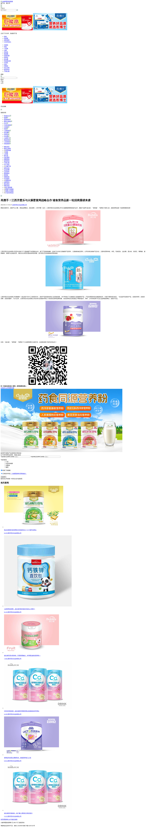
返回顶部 (14, 819)
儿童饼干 (6, 138)
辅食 (6, 152)
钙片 (5, 123)
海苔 (5, 128)
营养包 (6, 57)
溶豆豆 (6, 52)
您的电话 (37, 456)
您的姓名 (7, 456)
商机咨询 (6, 185)
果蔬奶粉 (6, 119)
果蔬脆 (6, 53)
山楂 (5, 50)
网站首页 (6, 146)
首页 (2, 819)
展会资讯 (6, 184)
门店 (7, 461)
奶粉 (5, 36)
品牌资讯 (6, 182)
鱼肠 (5, 117)
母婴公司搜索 (9, 191)
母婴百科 (6, 176)
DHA (5, 64)
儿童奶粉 (6, 130)
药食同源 (6, 55)
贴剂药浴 (6, 69)
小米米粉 (6, 141)
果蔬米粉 (6, 140)
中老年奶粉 (7, 125)
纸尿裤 (6, 38)
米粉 (5, 46)
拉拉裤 (6, 136)
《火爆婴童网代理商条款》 (19, 473)
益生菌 (6, 59)
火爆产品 (8, 166)
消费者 (8, 465)
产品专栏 (6, 171)
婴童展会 (6, 173)
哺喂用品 (6, 159)
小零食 (6, 48)
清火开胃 (6, 67)
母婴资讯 (8, 180)
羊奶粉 (6, 45)
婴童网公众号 (8, 819)
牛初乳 (6, 62)
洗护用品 (6, 157)
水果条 (6, 127)
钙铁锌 (6, 66)
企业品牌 (6, 169)
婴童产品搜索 (9, 189)
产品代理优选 (9, 192)
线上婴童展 (8, 187)
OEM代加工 (7, 42)
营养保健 (8, 150)
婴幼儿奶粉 (7, 121)
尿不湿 (6, 155)
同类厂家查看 (6, 470)
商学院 (6, 175)
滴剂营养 (6, 40)
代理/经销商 (9, 463)
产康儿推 (6, 71)
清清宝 (6, 134)
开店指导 (6, 178)
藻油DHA (7, 115)
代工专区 (6, 164)
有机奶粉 (6, 143)
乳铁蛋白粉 (7, 61)
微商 (7, 467)
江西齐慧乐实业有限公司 (19, 205)
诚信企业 (6, 168)
